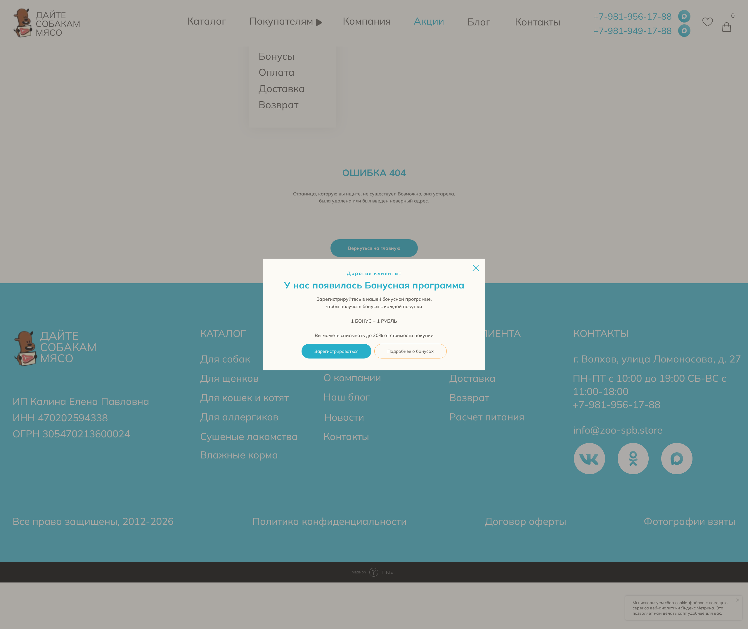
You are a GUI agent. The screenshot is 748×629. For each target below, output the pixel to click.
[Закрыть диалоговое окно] (476, 268)
